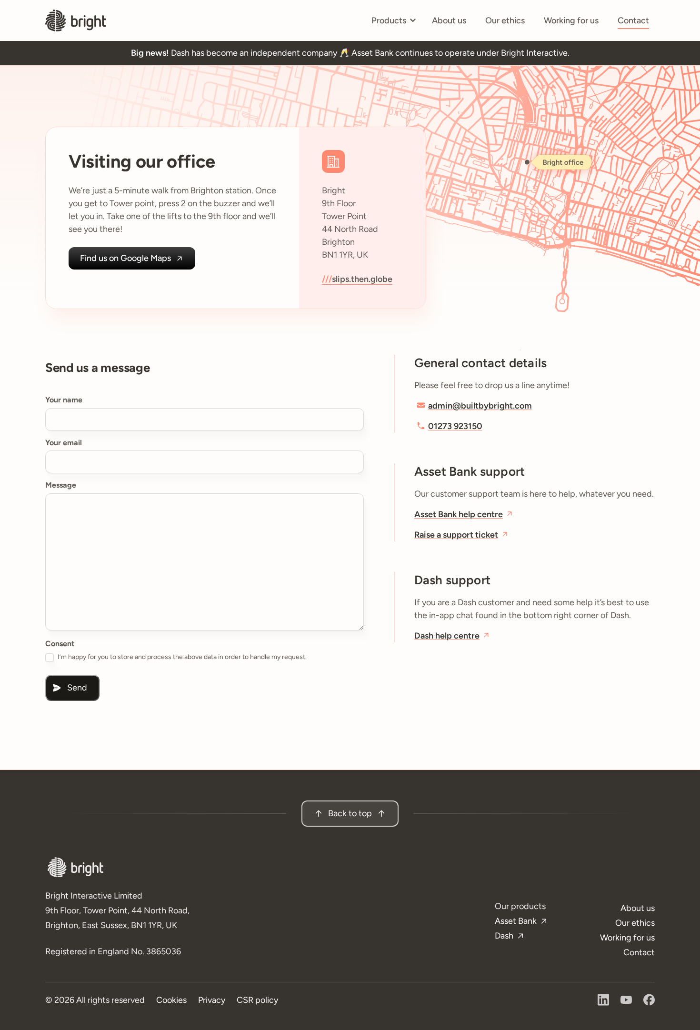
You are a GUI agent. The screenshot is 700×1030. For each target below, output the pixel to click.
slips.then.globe (362, 279)
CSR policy (257, 1000)
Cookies (171, 1000)
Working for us (571, 20)
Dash (504, 935)
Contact (633, 20)
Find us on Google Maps (125, 258)
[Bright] (75, 20)
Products (393, 23)
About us (449, 20)
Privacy (211, 1000)
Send (77, 687)
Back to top (350, 813)
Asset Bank (516, 921)
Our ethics (505, 20)
